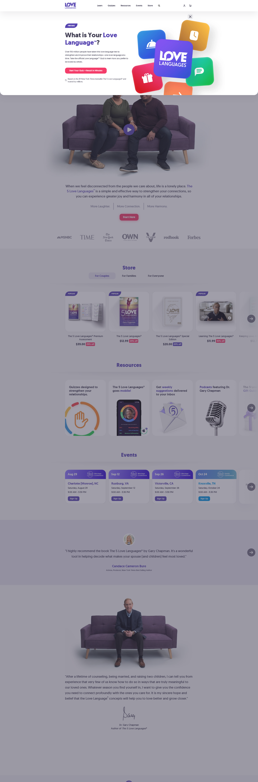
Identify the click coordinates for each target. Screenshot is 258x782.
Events (139, 5)
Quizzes (111, 5)
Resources (126, 5)
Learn (99, 5)
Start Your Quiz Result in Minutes (85, 70)
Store (150, 5)
